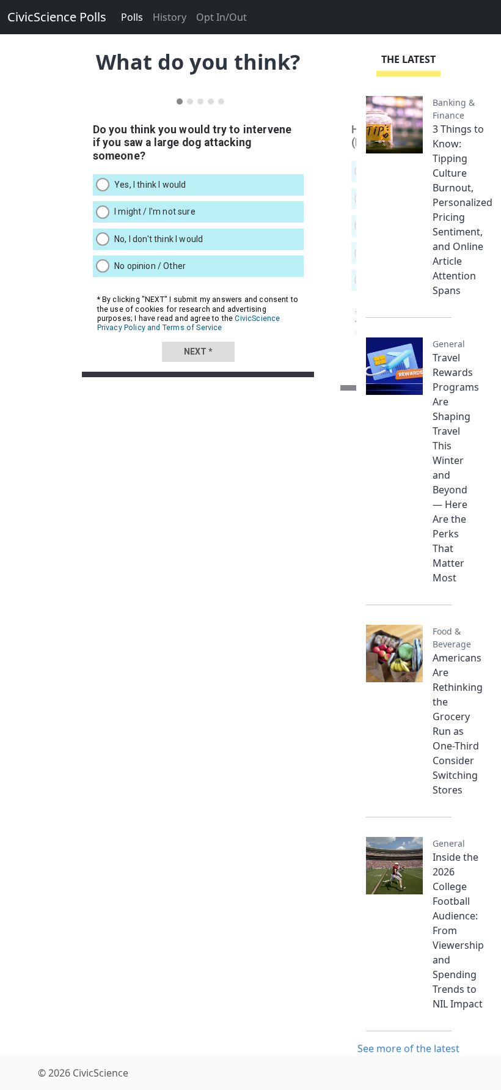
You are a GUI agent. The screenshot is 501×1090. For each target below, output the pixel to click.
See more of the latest (408, 1048)
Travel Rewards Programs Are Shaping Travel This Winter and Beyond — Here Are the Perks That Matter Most (456, 467)
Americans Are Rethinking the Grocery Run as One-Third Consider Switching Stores (458, 724)
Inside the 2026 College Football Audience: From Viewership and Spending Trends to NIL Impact (458, 930)
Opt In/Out (221, 17)
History (169, 17)
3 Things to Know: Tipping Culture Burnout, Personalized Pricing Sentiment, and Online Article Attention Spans (462, 209)
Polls (132, 17)
